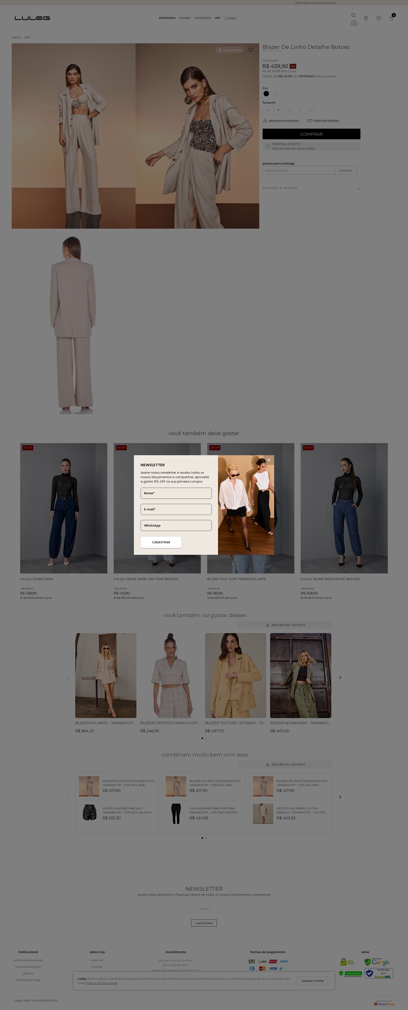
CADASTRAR (161, 542)
